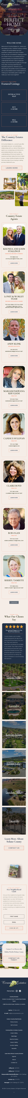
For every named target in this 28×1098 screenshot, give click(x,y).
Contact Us (14, 1062)
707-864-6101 (16, 1010)
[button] (14, 602)
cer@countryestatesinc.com (16, 1013)
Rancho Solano (14, 734)
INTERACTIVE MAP (14, 95)
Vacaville (14, 821)
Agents (14, 1056)
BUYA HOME (14, 108)
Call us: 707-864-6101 (22, 1)
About (14, 1059)
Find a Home (14, 1022)
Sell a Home (14, 1025)
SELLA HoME (14, 121)
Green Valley (14, 677)
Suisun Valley (14, 763)
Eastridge (14, 705)
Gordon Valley (14, 792)
